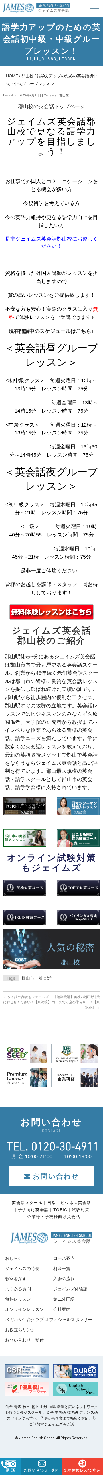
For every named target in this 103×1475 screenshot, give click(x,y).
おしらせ (13, 1258)
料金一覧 (61, 1268)
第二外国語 (64, 1299)
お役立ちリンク (20, 1329)
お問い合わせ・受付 (24, 1340)
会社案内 (61, 1309)
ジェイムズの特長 (22, 1268)
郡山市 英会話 (36, 978)
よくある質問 (18, 1288)
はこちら (82, 1474)
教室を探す (16, 1278)
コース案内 (64, 1258)
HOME (12, 76)
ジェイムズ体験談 (70, 1288)
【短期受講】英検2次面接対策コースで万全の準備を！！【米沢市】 (76, 1002)
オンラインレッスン (24, 1309)
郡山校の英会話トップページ (51, 106)
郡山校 (27, 76)
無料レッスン (18, 1299)
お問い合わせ (56, 1176)
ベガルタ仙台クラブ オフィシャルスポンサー (48, 1319)
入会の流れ (64, 1278)
